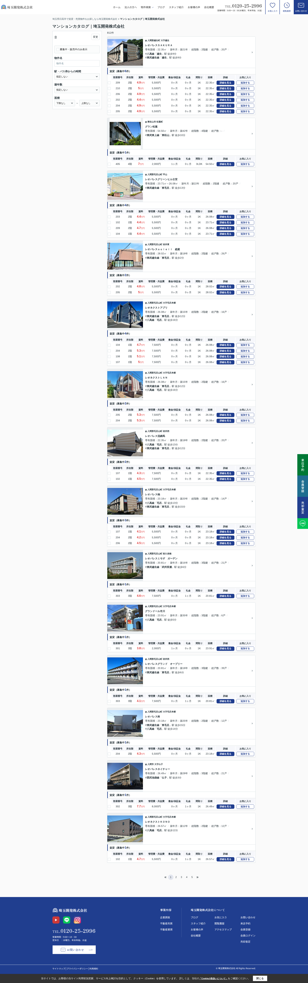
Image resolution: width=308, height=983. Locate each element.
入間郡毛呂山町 (154, 174)
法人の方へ (130, 7)
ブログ (161, 7)
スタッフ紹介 (176, 7)
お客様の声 (194, 7)
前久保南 (167, 553)
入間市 (150, 764)
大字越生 (165, 40)
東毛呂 (165, 187)
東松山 (165, 135)
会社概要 (209, 7)
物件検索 (146, 7)
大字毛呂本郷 (169, 303)
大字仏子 (158, 764)
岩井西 (166, 431)
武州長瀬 (167, 567)
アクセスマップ (223, 929)
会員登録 (245, 929)
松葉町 (159, 122)
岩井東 (166, 244)
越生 (159, 53)
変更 (95, 36)
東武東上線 (153, 135)
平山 (165, 174)
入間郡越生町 (153, 40)
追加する (245, 82)
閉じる (260, 978)
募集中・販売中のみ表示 (73, 49)
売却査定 (245, 941)
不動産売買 (166, 923)
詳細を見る (225, 82)
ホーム (116, 7)
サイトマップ (58, 968)
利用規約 (93, 968)
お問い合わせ (301, 10)
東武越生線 (153, 57)
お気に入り (273, 10)
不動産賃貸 (166, 929)
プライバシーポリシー (77, 968)
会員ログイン (247, 935)
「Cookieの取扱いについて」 (213, 978)
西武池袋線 (153, 777)
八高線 (150, 53)
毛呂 (159, 319)
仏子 (164, 777)
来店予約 (245, 923)
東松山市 (151, 122)
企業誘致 (165, 917)
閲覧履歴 (287, 10)
